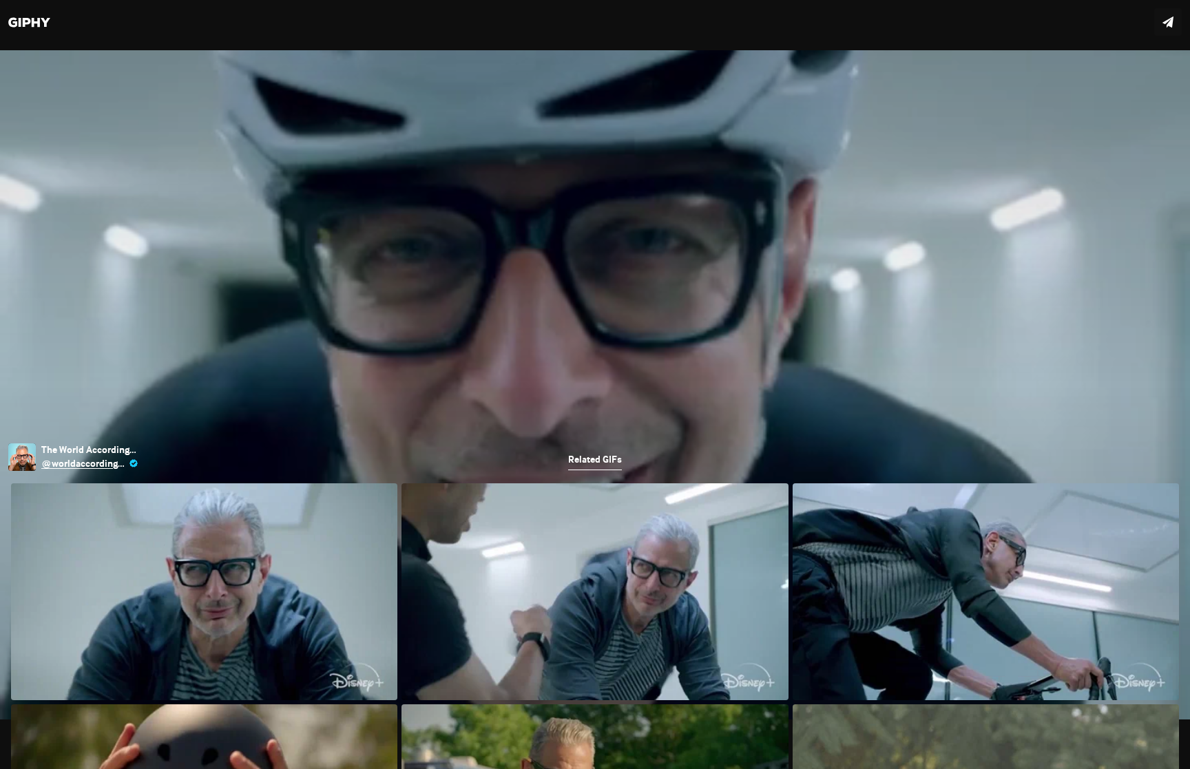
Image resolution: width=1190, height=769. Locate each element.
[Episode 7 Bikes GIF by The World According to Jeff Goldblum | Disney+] (595, 384)
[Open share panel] (1168, 22)
